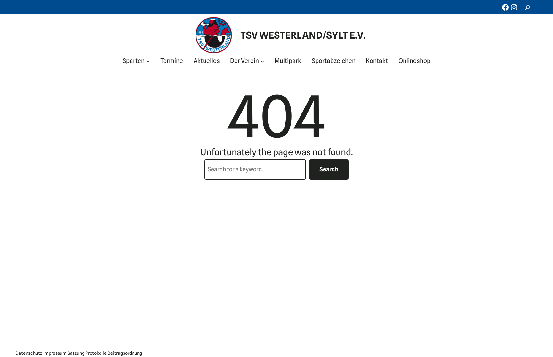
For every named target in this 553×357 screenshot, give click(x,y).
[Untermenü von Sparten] (148, 61)
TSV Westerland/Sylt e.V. (302, 35)
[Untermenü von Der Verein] (262, 61)
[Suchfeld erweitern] (528, 7)
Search (328, 169)
